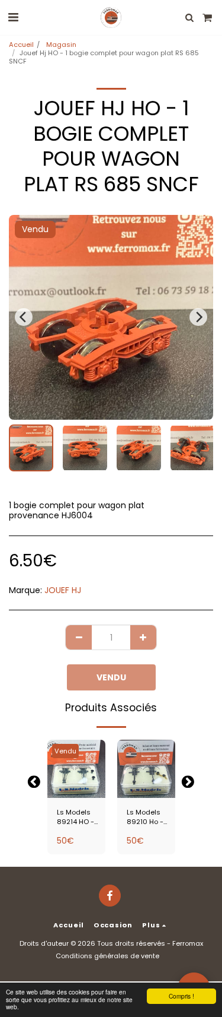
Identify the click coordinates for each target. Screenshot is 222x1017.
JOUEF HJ (62, 590)
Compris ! (181, 995)
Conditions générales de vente (107, 956)
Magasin (60, 44)
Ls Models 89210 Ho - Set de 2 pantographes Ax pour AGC (151, 817)
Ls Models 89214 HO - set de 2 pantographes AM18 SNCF (81, 817)
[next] (198, 317)
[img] (76, 769)
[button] (13, 17)
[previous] (24, 317)
